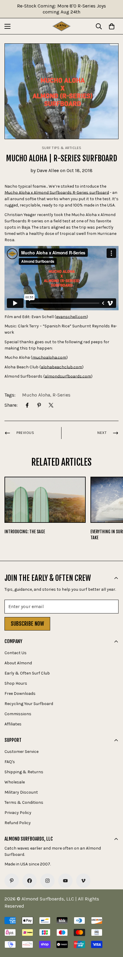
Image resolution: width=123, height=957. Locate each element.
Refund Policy (17, 822)
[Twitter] (51, 405)
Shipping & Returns (23, 771)
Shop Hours (15, 683)
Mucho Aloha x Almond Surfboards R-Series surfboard (56, 192)
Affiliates (12, 724)
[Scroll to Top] (112, 925)
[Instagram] (47, 881)
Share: (11, 405)
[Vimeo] (83, 881)
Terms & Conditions (23, 802)
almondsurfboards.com (68, 376)
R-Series (61, 395)
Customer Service (21, 751)
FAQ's (9, 761)
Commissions (17, 713)
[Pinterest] (39, 405)
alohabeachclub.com (61, 367)
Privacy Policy (17, 812)
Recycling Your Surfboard (28, 703)
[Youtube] (65, 881)
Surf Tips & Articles (62, 148)
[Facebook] (27, 405)
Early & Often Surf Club (27, 673)
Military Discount (21, 792)
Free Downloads (20, 693)
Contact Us (15, 652)
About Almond (18, 663)
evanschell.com (71, 316)
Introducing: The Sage (24, 531)
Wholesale (14, 782)
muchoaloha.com (49, 357)
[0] (112, 26)
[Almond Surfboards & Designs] (61, 26)
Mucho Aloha (36, 395)
